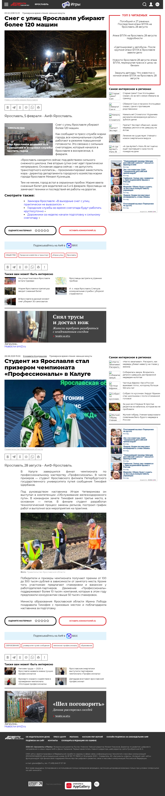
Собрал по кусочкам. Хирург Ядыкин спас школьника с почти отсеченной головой (141, 396)
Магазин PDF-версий (92, 737)
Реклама (74, 737)
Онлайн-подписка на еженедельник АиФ (127, 737)
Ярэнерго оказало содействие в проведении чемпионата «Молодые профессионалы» (34, 681)
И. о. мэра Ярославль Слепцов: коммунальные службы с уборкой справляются (86, 291)
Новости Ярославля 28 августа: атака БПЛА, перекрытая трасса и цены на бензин (135, 63)
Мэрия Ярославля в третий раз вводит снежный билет (34, 289)
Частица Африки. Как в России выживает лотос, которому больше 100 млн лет (140, 385)
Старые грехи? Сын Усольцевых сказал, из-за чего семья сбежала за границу (141, 96)
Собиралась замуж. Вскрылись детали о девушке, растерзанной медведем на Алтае (139, 375)
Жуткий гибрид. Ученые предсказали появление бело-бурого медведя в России (141, 417)
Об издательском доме (38, 737)
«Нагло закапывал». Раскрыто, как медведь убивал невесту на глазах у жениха (141, 364)
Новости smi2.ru (15, 346)
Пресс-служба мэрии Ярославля (21, 100)
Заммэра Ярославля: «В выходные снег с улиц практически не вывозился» (56, 203)
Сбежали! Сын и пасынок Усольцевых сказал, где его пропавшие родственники (141, 106)
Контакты (53, 741)
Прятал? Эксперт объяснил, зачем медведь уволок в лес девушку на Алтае (140, 127)
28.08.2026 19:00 (12, 356)
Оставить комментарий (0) (82, 230)
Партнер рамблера (53, 784)
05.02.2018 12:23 (12, 13)
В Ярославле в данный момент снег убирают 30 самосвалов (33, 300)
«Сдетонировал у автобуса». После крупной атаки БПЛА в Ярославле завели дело (134, 50)
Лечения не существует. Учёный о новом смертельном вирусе (139, 136)
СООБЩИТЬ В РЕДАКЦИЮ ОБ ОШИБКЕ (79, 741)
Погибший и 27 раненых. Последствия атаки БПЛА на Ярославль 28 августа (135, 24)
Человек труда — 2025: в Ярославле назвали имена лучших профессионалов (35, 671)
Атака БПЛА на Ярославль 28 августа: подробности (135, 37)
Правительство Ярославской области (24, 449)
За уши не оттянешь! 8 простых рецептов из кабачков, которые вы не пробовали (141, 406)
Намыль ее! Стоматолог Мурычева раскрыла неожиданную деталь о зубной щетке (140, 117)
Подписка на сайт (35, 741)
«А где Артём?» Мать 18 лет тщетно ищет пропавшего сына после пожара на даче (140, 149)
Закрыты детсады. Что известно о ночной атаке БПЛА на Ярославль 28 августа (135, 76)
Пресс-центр (59, 737)
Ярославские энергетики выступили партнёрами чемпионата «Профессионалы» (85, 671)
